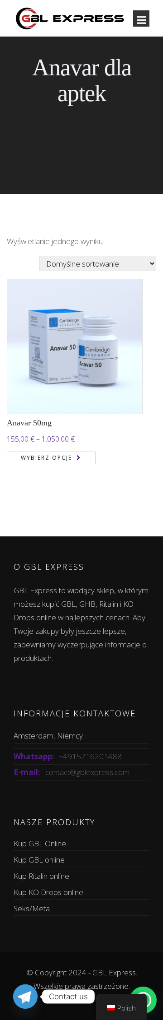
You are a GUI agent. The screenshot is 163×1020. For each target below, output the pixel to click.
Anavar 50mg (29, 422)
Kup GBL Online (40, 843)
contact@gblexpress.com (87, 772)
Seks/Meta (32, 908)
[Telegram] (25, 996)
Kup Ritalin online (41, 876)
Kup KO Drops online (48, 892)
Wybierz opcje (46, 458)
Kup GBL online (39, 859)
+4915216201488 (90, 756)
